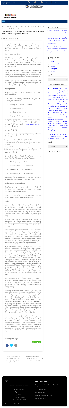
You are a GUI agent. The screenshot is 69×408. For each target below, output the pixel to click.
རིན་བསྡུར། (53, 70)
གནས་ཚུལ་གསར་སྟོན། (10, 26)
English (48, 2)
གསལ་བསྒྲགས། (54, 68)
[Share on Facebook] (7, 346)
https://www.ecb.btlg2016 (33, 123)
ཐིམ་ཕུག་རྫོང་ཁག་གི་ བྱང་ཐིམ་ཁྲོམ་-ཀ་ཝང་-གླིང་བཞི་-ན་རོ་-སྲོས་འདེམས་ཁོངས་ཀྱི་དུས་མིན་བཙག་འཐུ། (33, 358)
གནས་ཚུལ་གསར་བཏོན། (52, 43)
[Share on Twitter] (11, 346)
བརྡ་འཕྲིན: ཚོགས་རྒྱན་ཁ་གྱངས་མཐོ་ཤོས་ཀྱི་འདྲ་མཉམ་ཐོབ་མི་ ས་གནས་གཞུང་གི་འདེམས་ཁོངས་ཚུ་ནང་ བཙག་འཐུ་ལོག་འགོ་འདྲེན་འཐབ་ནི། (13, 359)
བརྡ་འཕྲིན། (53, 61)
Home (3, 26)
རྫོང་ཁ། (54, 2)
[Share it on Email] (15, 346)
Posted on (5, 38)
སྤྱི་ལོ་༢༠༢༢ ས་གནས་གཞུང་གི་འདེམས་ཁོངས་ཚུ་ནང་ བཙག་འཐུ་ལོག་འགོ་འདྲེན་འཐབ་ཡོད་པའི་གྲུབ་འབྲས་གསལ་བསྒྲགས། (57, 32)
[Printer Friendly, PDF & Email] (36, 342)
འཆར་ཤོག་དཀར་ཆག (62, 2)
